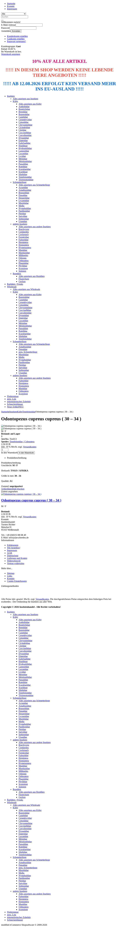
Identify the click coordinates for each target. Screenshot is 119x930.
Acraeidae (23, 187)
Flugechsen (24, 279)
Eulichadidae (24, 143)
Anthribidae (24, 106)
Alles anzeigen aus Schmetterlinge (34, 185)
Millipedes (23, 255)
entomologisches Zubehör (19, 401)
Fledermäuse (13, 396)
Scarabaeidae (25, 169)
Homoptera (24, 245)
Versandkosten (29, 447)
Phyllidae (23, 266)
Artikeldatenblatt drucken (12, 489)
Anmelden (16, 31)
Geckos (22, 281)
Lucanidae (23, 153)
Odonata (22, 258)
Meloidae (23, 159)
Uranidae (23, 221)
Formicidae (24, 237)
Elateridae (23, 140)
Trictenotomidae (26, 179)
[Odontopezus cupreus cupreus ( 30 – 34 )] (21, 494)
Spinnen (22, 271)
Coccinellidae (25, 132)
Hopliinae (23, 145)
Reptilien (17, 273)
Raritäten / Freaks (15, 284)
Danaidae (23, 195)
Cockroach (24, 234)
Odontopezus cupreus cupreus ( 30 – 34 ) (31, 500)
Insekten (11, 96)
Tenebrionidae (25, 177)
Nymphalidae (25, 208)
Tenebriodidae (25, 339)
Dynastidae (24, 138)
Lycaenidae (24, 200)
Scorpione (23, 268)
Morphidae (24, 203)
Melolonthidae (25, 161)
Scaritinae (23, 172)
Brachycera (24, 229)
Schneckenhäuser (15, 404)
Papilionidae (24, 211)
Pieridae (22, 213)
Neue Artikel (15, 407)
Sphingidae (24, 219)
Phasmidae (23, 263)
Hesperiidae (24, 198)
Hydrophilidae (25, 148)
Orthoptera (23, 260)
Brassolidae (24, 192)
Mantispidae (24, 253)
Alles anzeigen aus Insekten (25, 98)
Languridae (24, 151)
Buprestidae (24, 114)
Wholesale (12, 286)
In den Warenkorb (26, 453)
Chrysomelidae (25, 125)
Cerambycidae (25, 119)
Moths (21, 206)
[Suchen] (2, 20)
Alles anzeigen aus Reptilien (32, 276)
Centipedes (24, 232)
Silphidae (23, 174)
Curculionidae (25, 135)
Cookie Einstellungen (17, 581)
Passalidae (23, 164)
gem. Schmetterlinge (28, 352)
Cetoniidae (23, 122)
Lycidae (22, 156)
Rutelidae (23, 166)
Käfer (15, 101)
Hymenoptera (25, 247)
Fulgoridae (23, 239)
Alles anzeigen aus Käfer (30, 104)
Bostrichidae (24, 109)
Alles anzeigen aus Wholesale (26, 289)
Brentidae (23, 112)
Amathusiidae (25, 190)
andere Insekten (20, 224)
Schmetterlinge (19, 182)
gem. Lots (11, 399)
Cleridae (22, 130)
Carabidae (23, 117)
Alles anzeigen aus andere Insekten (35, 226)
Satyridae (23, 216)
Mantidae (23, 250)
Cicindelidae (24, 127)
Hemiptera (23, 242)
